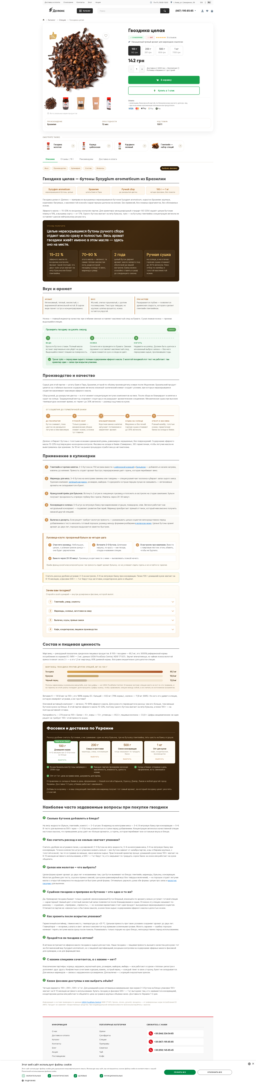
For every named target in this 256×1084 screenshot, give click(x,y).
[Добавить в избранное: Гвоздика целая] (106, 36)
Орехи (102, 1031)
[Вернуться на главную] (60, 10)
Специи (102, 1039)
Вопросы (100, 168)
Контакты (81, 2)
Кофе (101, 1056)
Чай (101, 1052)
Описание (50, 159)
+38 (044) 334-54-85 (164, 1033)
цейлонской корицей (124, 467)
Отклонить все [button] (214, 1072)
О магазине (68, 2)
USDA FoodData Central (91, 1002)
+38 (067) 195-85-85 (164, 1041)
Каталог (86, 11)
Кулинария (75, 168)
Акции (98, 2)
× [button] (253, 1064)
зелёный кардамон (78, 482)
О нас (54, 1031)
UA (201, 2)
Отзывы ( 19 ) (67, 159)
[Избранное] (207, 11)
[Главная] (43, 20)
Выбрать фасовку (169, 168)
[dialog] (128, 1072)
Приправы (104, 1043)
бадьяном (141, 467)
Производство (60, 168)
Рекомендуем (86, 159)
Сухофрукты (105, 1035)
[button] (178, 68)
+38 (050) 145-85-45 (164, 1050)
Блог (90, 2)
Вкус (47, 168)
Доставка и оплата (52, 2)
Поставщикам (58, 1056)
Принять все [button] (180, 1072)
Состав (88, 168)
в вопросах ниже (143, 523)
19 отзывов (171, 37)
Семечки (103, 1048)
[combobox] (249, 1064)
